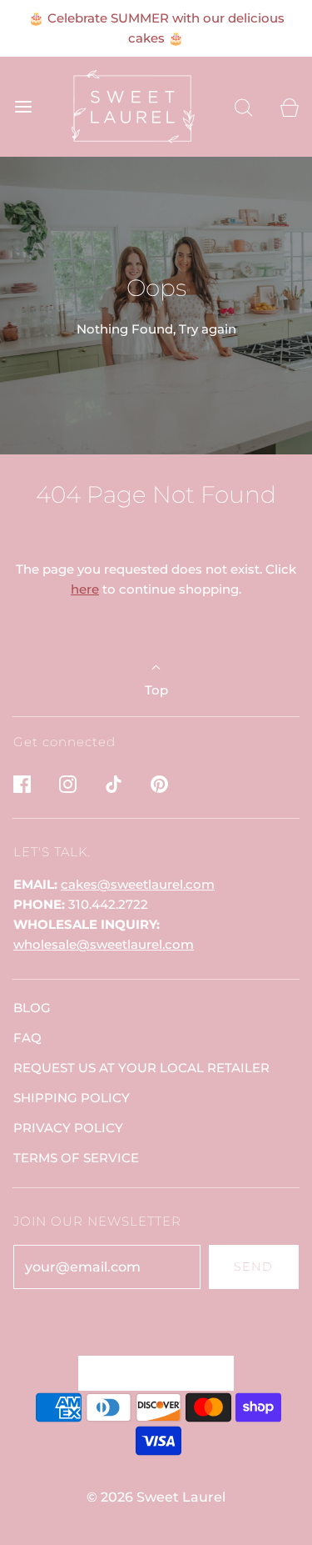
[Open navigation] (23, 107)
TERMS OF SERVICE (76, 1158)
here (85, 589)
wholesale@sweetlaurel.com (103, 944)
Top (156, 690)
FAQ (27, 1038)
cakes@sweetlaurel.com (138, 884)
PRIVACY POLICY (68, 1128)
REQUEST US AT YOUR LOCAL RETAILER (141, 1068)
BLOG (32, 1008)
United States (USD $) (148, 1372)
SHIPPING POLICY (71, 1098)
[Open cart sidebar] (289, 107)
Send (254, 1266)
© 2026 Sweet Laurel (156, 1497)
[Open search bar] (243, 107)
